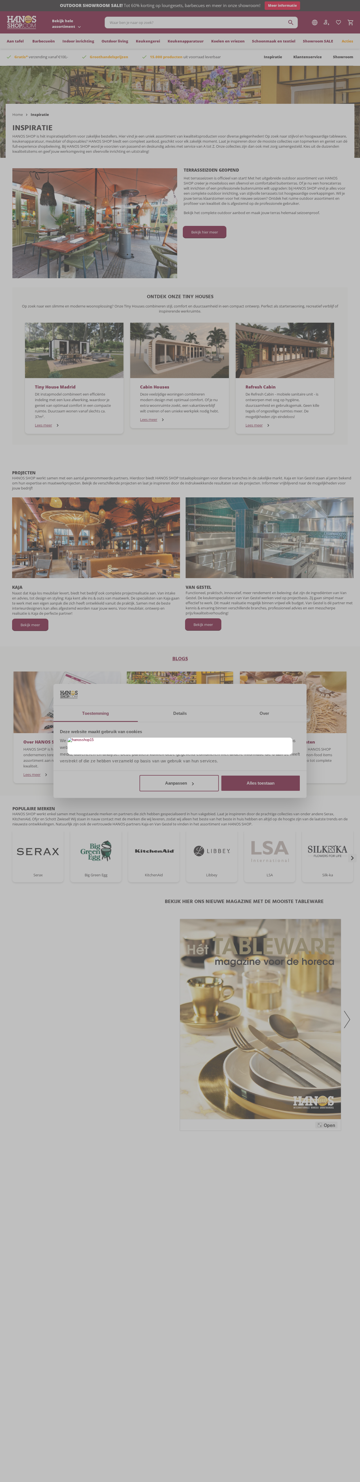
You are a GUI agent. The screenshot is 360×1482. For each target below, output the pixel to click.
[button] (287, 742)
